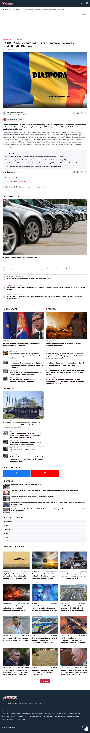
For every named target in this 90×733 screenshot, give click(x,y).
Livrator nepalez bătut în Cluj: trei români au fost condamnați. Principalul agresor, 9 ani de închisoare (44, 641)
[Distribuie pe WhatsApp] (81, 113)
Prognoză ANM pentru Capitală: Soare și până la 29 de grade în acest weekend (35, 166)
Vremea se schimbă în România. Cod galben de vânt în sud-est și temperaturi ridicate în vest (44, 576)
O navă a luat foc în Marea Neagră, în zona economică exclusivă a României (25, 380)
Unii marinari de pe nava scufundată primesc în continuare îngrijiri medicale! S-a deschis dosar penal (43, 163)
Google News (41, 187)
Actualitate (18, 9)
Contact (4, 703)
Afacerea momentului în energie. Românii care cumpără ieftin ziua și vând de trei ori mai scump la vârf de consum (25, 435)
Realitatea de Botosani (35, 716)
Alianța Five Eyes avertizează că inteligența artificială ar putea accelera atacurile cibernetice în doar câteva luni (44, 609)
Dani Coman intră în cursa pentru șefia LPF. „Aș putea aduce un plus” (16, 639)
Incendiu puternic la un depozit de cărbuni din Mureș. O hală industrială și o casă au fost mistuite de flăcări (15, 609)
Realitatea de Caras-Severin (9, 716)
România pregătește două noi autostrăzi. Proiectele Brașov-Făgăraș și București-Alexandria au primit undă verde (73, 641)
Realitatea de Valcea (23, 716)
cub (5, 181)
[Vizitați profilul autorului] (4, 113)
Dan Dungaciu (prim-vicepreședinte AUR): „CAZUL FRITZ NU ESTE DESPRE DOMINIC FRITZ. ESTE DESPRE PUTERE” (65, 372)
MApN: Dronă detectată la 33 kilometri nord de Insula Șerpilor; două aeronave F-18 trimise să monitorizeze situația (15, 577)
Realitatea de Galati (48, 716)
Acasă (6, 9)
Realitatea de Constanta (73, 716)
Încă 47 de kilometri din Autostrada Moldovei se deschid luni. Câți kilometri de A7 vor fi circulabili (73, 608)
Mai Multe (45, 681)
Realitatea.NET (5, 713)
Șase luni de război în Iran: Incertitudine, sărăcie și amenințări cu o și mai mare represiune (65, 364)
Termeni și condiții (12, 703)
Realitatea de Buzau (21, 719)
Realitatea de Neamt (60, 716)
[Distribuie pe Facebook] (77, 113)
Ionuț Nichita (83, 603)
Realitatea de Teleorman (8, 719)
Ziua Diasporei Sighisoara (17, 181)
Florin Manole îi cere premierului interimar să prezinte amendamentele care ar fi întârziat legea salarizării (26, 459)
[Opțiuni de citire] (86, 729)
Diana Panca (18, 112)
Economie (6, 263)
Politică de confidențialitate (26, 703)
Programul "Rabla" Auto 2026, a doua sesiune (20, 258)
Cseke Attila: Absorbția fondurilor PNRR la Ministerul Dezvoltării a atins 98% (25, 444)
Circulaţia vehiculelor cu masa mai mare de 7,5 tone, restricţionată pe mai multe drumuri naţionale (40, 269)
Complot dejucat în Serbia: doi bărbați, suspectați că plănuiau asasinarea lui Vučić (36, 157)
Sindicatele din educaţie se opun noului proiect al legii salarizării (28, 278)
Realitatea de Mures (52, 571)
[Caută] (81, 3)
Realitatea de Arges (49, 713)
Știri (12, 9)
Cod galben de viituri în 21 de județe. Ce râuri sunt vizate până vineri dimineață (44, 672)
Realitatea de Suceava (75, 713)
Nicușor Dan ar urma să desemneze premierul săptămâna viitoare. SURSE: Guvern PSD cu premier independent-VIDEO (65, 381)
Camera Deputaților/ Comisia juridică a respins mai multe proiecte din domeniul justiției (38, 160)
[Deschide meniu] (87, 3)
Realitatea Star (26, 713)
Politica (9, 294)
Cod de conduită (39, 703)
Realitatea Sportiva (16, 713)
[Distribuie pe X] (85, 113)
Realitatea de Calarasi (62, 713)
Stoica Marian (25, 571)
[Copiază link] (74, 113)
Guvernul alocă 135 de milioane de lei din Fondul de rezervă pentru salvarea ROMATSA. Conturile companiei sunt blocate (22, 425)
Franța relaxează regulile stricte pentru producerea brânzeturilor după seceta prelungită (72, 576)
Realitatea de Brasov (37, 713)
